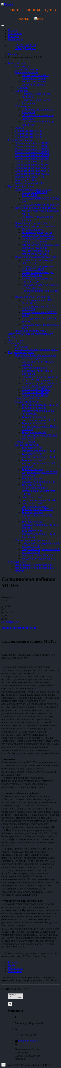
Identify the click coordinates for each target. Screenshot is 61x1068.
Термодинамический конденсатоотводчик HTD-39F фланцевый (39, 435)
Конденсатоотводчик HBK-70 (39, 558)
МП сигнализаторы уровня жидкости (36, 349)
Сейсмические (23, 106)
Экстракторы (15, 340)
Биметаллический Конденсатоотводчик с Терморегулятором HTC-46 (37, 506)
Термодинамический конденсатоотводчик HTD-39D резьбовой (40, 426)
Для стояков (22, 66)
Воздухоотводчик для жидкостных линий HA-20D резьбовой (38, 361)
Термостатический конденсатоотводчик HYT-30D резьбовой (39, 463)
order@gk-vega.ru (25, 48)
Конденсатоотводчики (21, 352)
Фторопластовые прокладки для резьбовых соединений (40, 246)
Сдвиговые (21, 90)
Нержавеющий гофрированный (33, 564)
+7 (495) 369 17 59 (25, 45)
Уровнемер (21, 346)
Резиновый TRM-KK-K (28, 133)
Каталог (12, 30)
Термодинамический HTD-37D (40, 404)
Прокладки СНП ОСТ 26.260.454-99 (34, 194)
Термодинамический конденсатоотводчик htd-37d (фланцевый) (38, 410)
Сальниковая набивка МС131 (32, 149)
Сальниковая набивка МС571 (32, 170)
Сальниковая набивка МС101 (32, 143)
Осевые (19, 127)
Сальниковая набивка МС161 (32, 158)
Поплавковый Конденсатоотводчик (35, 355)
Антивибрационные (26, 69)
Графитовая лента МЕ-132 (30, 176)
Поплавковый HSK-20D (36, 389)
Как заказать (15, 968)
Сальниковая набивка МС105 (32, 146)
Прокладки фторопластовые (31, 330)
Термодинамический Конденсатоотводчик (27, 400)
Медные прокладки (33, 229)
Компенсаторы (16, 63)
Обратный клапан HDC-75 (37, 555)
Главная (12, 54)
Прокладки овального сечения (32, 296)
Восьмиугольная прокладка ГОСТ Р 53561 (38, 262)
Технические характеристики (19, 627)
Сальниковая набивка (20, 140)
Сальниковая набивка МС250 (32, 161)
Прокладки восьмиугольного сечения (36, 256)
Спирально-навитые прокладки (33, 189)
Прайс (11, 965)
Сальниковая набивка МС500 (32, 164)
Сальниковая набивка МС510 (32, 167)
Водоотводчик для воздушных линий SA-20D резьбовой (39, 378)
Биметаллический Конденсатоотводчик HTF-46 (39, 499)
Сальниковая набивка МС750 (32, 173)
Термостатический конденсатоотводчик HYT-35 (38, 480)
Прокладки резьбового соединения (35, 226)
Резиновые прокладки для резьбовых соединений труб (38, 234)
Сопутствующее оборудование (32, 540)
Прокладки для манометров (31, 223)
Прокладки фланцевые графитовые (35, 207)
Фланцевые (21, 87)
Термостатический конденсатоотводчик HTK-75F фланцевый (39, 533)
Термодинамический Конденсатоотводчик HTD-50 (39, 418)
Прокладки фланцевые (21, 186)
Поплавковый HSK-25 (35, 395)
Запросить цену (10, 621)
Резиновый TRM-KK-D (28, 130)
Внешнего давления (26, 72)
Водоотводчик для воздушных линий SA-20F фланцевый (39, 385)
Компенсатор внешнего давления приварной (35, 77)
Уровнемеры (15, 343)
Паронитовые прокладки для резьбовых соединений (38, 240)
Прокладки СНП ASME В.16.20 (40, 204)
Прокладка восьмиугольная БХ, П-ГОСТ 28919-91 (40, 286)
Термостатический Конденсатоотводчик (27, 443)
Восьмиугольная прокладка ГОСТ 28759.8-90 (38, 274)
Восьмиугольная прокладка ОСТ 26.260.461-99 (38, 268)
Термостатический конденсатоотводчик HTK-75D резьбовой (40, 524)
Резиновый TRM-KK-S (28, 136)
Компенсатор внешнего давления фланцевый (35, 83)
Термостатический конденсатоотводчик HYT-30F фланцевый (39, 472)
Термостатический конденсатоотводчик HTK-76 (39, 449)
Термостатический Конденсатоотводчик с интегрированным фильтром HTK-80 (38, 489)
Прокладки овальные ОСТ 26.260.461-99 (37, 302)
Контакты (13, 36)
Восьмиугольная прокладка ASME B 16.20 (38, 280)
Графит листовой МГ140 (29, 183)
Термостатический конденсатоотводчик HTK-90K (40, 455)
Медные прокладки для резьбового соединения (35, 252)
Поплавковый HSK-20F (35, 392)
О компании (15, 33)
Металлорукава (17, 561)
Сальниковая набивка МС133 (32, 152)
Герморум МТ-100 (25, 180)
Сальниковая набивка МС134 (32, 155)
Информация (15, 39)
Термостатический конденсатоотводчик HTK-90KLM (37, 515)
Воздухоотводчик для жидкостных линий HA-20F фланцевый (38, 370)
